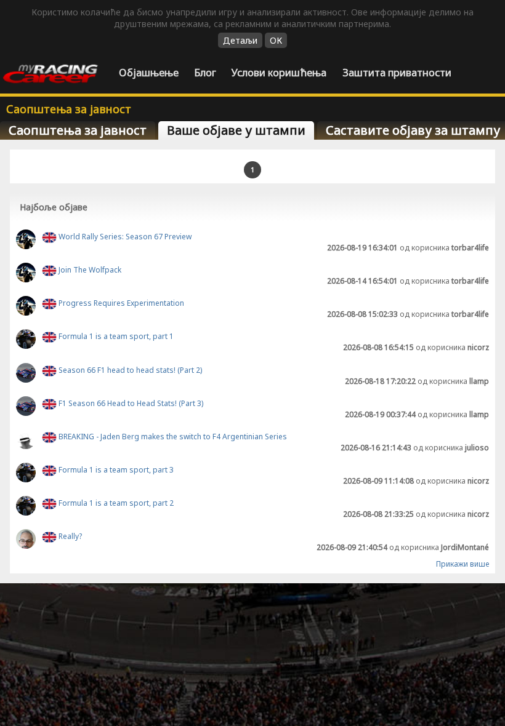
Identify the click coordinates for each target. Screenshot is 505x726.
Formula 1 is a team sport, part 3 (115, 470)
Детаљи (240, 40)
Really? (69, 537)
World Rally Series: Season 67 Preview (124, 236)
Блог (205, 72)
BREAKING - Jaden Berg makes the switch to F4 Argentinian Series (172, 436)
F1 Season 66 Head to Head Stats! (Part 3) (130, 403)
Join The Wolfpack (89, 270)
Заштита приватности (396, 72)
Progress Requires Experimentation (120, 303)
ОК (276, 40)
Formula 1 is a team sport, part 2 (115, 503)
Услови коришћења (279, 72)
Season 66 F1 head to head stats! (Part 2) (129, 370)
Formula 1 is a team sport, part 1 (115, 337)
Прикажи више (462, 564)
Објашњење (149, 72)
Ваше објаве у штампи (236, 130)
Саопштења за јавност (78, 130)
